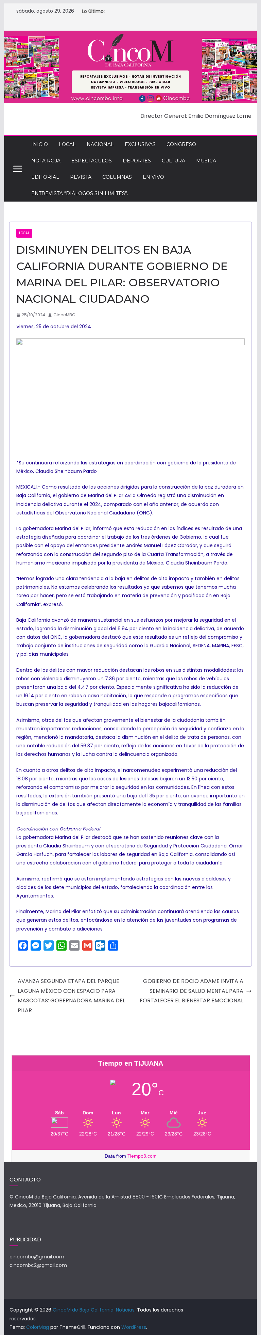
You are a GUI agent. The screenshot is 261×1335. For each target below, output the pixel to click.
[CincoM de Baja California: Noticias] (130, 35)
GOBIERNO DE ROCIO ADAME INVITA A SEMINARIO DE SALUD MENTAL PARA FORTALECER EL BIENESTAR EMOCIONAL (191, 991)
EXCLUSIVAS (140, 144)
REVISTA (80, 177)
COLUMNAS (117, 177)
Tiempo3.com (142, 1156)
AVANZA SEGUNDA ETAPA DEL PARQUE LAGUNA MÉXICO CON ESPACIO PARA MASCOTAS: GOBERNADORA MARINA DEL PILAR (71, 995)
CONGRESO (181, 144)
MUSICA (206, 161)
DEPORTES (137, 161)
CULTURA (173, 161)
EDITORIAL (45, 177)
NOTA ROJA (45, 161)
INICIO (39, 144)
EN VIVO (153, 177)
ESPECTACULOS (91, 161)
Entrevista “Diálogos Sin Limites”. (79, 193)
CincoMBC (64, 315)
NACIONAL (100, 144)
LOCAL (67, 144)
